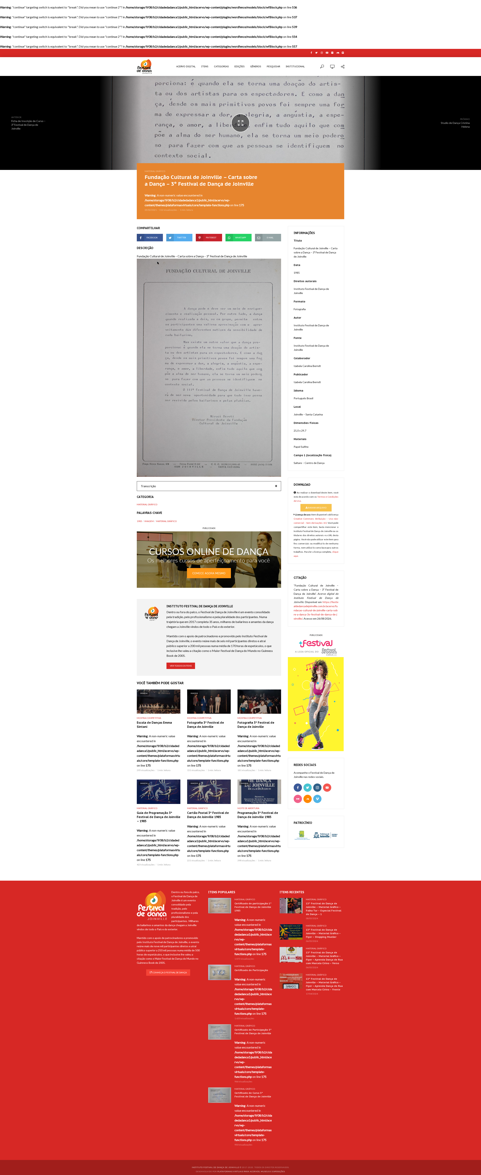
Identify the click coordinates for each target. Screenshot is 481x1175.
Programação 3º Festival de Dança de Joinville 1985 (257, 815)
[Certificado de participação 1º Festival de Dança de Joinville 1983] (219, 905)
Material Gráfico (155, 171)
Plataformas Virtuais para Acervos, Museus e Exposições (251, 1171)
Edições (239, 66)
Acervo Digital (186, 66)
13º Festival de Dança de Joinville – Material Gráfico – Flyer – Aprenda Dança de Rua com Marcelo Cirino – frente (324, 984)
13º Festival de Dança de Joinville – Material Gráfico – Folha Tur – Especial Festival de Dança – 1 (323, 909)
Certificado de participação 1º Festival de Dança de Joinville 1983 (253, 907)
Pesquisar (273, 66)
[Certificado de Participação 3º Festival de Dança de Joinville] (219, 1031)
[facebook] (298, 787)
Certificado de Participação (251, 970)
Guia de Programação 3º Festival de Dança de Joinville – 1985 (158, 817)
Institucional (295, 66)
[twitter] (307, 787)
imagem (149, 521)
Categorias (221, 66)
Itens (204, 66)
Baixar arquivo (317, 507)
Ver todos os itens (181, 665)
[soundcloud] (307, 799)
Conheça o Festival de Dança (169, 972)
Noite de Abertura (248, 808)
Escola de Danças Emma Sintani (154, 725)
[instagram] (317, 787)
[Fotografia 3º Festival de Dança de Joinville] (259, 701)
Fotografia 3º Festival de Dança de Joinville (205, 725)
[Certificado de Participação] (219, 972)
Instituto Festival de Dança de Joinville (215, 1167)
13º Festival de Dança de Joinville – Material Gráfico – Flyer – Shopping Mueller (323, 933)
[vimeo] (317, 799)
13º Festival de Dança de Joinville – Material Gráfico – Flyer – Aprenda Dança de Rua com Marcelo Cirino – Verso (324, 958)
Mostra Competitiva (149, 718)
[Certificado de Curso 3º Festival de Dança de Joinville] (219, 1095)
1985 (139, 521)
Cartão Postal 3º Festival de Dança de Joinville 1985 (208, 815)
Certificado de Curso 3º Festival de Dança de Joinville (252, 1094)
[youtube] (327, 787)
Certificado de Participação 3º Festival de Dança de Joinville (253, 1031)
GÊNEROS (255, 66)
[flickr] (298, 799)
